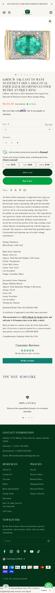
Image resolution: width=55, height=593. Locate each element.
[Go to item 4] (24, 74)
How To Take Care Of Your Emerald (12, 504)
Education (7, 498)
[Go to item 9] (39, 74)
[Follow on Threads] (18, 551)
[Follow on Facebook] (4, 551)
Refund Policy (36, 479)
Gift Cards (7, 511)
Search (33, 470)
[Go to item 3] (21, 74)
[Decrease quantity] (6, 142)
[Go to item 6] (30, 74)
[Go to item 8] (36, 74)
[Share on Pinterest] (20, 190)
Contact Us (7, 474)
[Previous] (3, 4)
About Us (7, 470)
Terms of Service (37, 494)
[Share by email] (24, 190)
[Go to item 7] (33, 74)
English (44, 590)
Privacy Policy (36, 474)
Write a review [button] (27, 361)
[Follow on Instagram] (11, 551)
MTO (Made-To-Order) (33, 317)
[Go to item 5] (27, 74)
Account (6, 479)
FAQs (5, 484)
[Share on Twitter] (15, 190)
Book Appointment (11, 489)
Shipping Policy (37, 484)
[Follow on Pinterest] (25, 551)
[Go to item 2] (18, 74)
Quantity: (7, 137)
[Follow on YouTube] (32, 551)
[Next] (51, 4)
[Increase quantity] (17, 142)
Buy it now (27, 181)
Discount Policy (37, 489)
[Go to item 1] (15, 74)
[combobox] (46, 590)
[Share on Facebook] (11, 190)
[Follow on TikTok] (38, 551)
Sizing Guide (8, 494)
